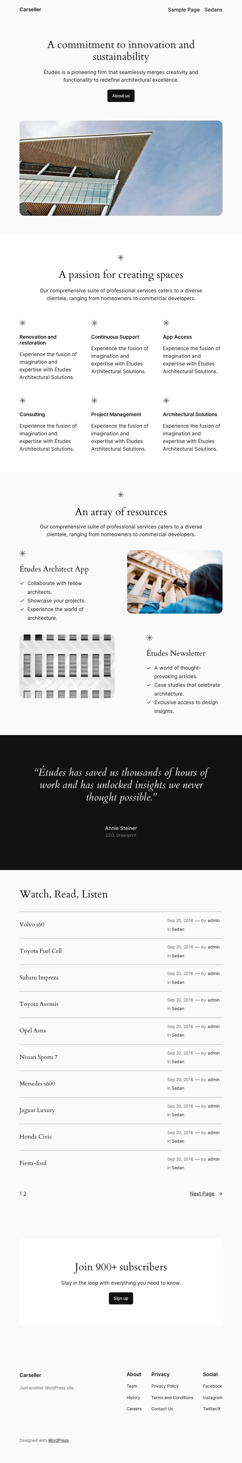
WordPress (58, 1440)
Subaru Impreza (39, 977)
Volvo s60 (31, 924)
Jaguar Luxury (37, 1110)
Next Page (206, 1194)
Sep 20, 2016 (180, 920)
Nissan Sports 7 (38, 1057)
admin (214, 920)
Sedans (214, 10)
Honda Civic (35, 1137)
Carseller (30, 9)
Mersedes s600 (37, 1083)
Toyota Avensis (38, 1004)
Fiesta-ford (33, 1163)
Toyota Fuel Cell (40, 951)
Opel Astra (32, 1030)
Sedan (178, 929)
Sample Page (184, 10)
